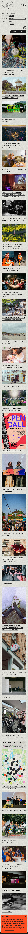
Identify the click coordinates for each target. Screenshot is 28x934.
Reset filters (18, 31)
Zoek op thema (5, 13)
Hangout (4, 21)
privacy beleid (9, 930)
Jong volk (4, 18)
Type (3, 24)
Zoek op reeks (5, 16)
